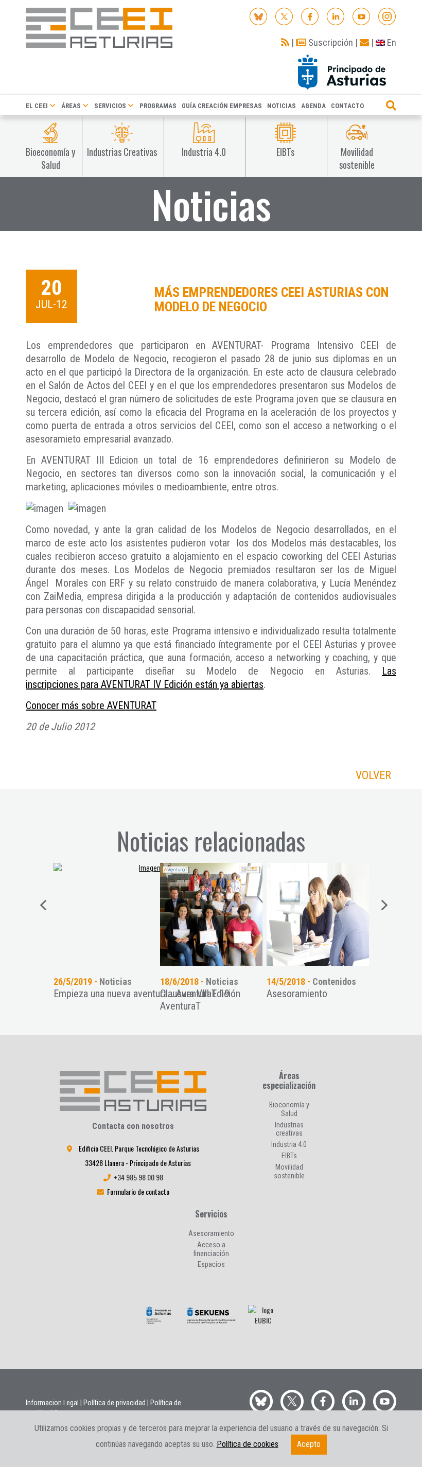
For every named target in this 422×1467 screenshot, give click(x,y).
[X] (284, 15)
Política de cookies (247, 1444)
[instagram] (387, 15)
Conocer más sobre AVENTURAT (91, 705)
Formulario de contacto (138, 1191)
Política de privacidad (114, 1403)
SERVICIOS (110, 106)
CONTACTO (347, 106)
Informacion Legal (52, 1403)
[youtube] (362, 15)
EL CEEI (37, 106)
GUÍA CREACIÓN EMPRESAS (222, 106)
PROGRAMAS (158, 106)
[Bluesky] (259, 15)
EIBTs (289, 1156)
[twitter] (292, 1399)
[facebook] (310, 15)
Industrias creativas (289, 1129)
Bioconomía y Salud (289, 1109)
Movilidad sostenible (289, 1171)
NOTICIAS (281, 106)
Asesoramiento (211, 993)
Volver (373, 775)
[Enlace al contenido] (232, 914)
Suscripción (329, 42)
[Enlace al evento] (126, 914)
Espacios (211, 1264)
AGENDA (313, 106)
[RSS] (285, 42)
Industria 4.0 (289, 1144)
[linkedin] (336, 15)
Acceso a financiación (211, 1249)
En (390, 42)
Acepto (309, 1444)
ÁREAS (71, 106)
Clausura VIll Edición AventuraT (115, 999)
